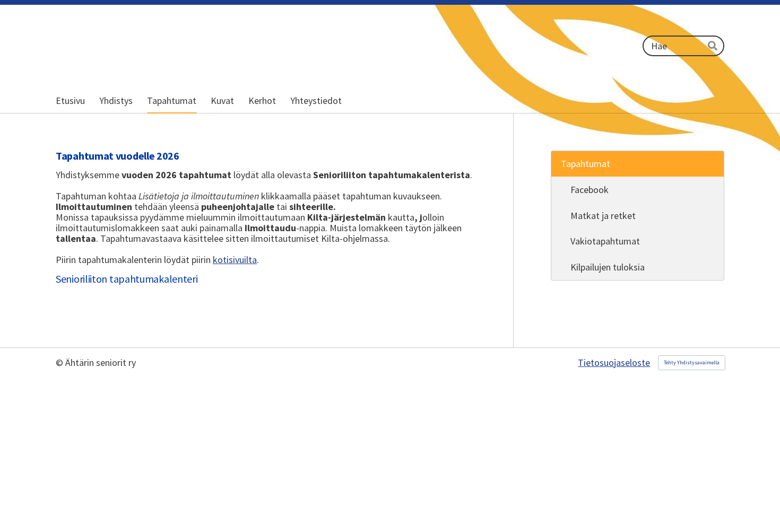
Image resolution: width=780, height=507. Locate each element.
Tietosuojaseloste (614, 362)
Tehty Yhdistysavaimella (692, 362)
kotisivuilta (235, 260)
